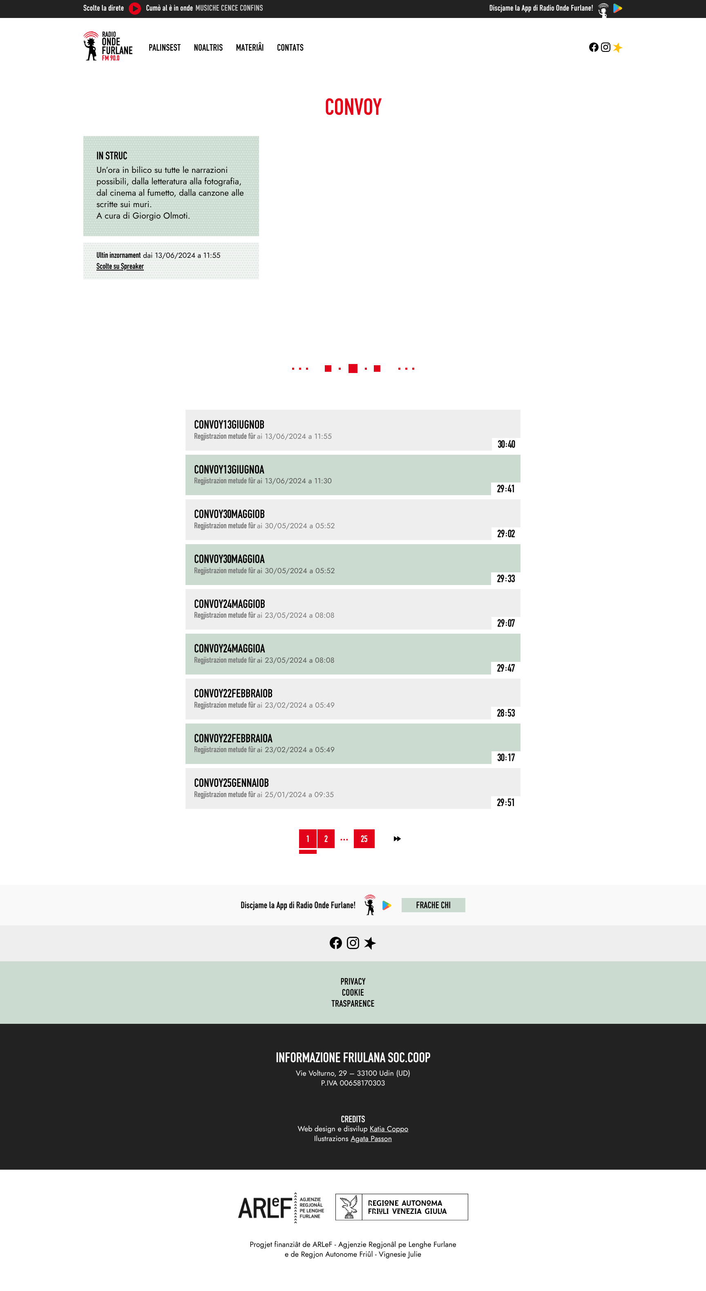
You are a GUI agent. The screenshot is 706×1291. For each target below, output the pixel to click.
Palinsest (165, 47)
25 (364, 838)
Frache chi (433, 905)
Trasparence (353, 1003)
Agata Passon (371, 1138)
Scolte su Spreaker (120, 266)
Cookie (353, 992)
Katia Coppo (389, 1128)
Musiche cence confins (229, 8)
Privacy (352, 981)
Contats (290, 47)
